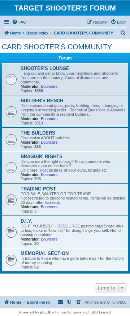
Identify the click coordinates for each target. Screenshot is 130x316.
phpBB (46, 312)
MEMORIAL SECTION (45, 253)
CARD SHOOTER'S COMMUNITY (57, 47)
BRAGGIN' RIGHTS (41, 156)
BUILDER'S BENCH (42, 100)
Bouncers (49, 86)
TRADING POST (38, 189)
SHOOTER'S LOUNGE (45, 68)
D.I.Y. (26, 221)
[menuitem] (19, 22)
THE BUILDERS (38, 133)
